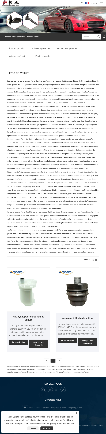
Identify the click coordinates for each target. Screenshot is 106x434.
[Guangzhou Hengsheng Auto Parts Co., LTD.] (10, 6)
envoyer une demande (38, 343)
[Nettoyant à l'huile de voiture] (77, 310)
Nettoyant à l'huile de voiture (77, 318)
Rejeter (33, 428)
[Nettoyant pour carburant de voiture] (28, 310)
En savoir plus (18, 342)
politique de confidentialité (62, 423)
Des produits (18, 37)
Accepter (46, 428)
